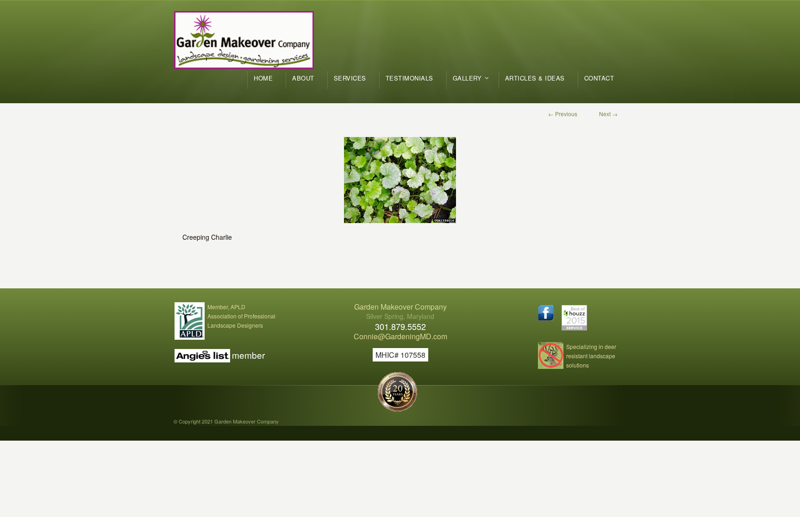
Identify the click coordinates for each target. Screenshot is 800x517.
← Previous (562, 114)
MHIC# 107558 (400, 354)
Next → (608, 114)
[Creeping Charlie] (400, 180)
